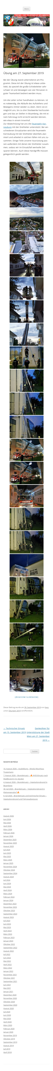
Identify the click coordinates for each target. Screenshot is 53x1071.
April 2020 (7, 1022)
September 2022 (10, 947)
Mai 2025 (7, 856)
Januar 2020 (8, 1032)
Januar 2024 (8, 900)
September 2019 (10, 1042)
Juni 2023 (7, 924)
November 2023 (10, 907)
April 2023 (7, 930)
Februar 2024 (8, 897)
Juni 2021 (7, 984)
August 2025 (8, 846)
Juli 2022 (6, 954)
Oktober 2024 (9, 870)
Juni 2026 (7, 819)
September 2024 (10, 873)
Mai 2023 (7, 927)
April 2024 (7, 890)
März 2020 (7, 1025)
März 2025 (7, 860)
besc (47, 707)
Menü (26, 9)
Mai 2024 (7, 887)
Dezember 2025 (9, 839)
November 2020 (10, 998)
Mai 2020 (7, 1018)
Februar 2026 (8, 833)
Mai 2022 (7, 961)
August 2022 (8, 951)
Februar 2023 (8, 937)
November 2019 (10, 1035)
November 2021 (10, 974)
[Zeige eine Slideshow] (26, 697)
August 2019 (8, 1045)
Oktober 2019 (9, 1039)
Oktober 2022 (9, 944)
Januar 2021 (8, 991)
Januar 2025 (8, 863)
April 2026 (7, 826)
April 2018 (7, 1052)
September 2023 (10, 914)
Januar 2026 (8, 836)
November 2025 (10, 843)
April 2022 (7, 964)
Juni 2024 (7, 883)
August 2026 (8, 816)
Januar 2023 (8, 941)
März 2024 (7, 893)
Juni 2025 (7, 853)
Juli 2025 (6, 849)
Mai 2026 (7, 822)
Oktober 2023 (9, 910)
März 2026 (7, 829)
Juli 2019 (6, 1049)
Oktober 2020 (9, 1001)
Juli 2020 (6, 1012)
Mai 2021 (7, 988)
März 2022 (7, 968)
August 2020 (8, 1008)
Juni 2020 (7, 1015)
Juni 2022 (7, 957)
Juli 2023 (6, 920)
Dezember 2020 (9, 995)
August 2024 (8, 876)
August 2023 (8, 917)
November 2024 (10, 866)
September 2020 (10, 1005)
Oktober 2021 (9, 978)
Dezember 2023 (9, 903)
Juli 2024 (6, 880)
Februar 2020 (8, 1028)
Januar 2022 (8, 971)
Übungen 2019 (14, 710)
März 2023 (7, 934)
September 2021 (10, 981)
